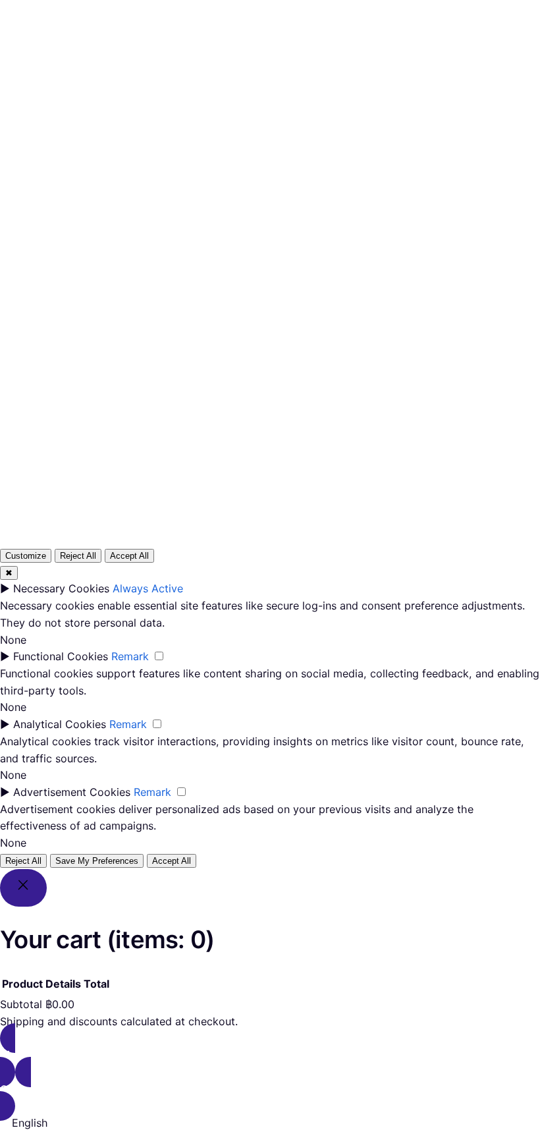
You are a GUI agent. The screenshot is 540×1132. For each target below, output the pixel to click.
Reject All (78, 556)
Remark (130, 656)
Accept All (129, 556)
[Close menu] (246, 37)
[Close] (23, 888)
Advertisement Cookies (71, 792)
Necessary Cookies (61, 588)
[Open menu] (208, 60)
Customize (25, 556)
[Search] (428, 344)
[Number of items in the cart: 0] (348, 60)
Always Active (148, 588)
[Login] (316, 60)
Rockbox (53, 59)
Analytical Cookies (59, 724)
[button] (270, 1123)
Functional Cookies (60, 656)
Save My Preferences (96, 861)
